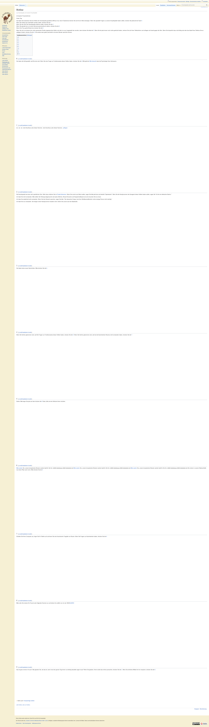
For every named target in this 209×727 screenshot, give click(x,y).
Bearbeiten (162, 5)
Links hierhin (5, 60)
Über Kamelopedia (27, 723)
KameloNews (5, 35)
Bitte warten (19, 468)
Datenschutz (19, 723)
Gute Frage (4, 36)
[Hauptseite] (7, 17)
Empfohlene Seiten (6, 30)
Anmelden (205, 1)
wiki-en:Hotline (26, 704)
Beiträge (187, 1)
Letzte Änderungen (6, 47)
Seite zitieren (5, 71)
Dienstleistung (203, 709)
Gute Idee (4, 38)
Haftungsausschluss (36, 723)
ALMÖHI (72, 603)
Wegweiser (4, 27)
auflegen (65, 127)
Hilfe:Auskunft (92, 61)
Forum (3, 50)
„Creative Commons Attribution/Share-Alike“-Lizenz (36, 720)
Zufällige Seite (5, 28)
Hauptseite (4, 25)
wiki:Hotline (19, 704)
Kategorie (196, 709)
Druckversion (5, 66)
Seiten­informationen (6, 69)
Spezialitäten (5, 64)
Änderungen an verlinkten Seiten (6, 63)
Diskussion (22, 5)
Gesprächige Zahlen (29, 700)
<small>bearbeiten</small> (25, 58)
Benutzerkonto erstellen (195, 1)
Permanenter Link (6, 68)
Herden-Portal (5, 49)
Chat (3, 52)
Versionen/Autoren (171, 5)
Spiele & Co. (5, 43)
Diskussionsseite (181, 1)
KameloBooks (5, 39)
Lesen (157, 5)
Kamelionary (5, 41)
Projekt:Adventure (61, 194)
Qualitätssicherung (6, 54)
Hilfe (3, 55)
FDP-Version (5, 72)
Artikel (16, 5)
